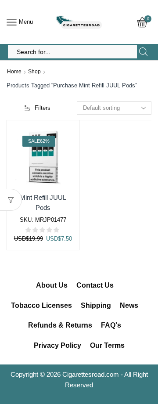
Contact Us (95, 285)
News (129, 305)
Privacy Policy (57, 345)
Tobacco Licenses (41, 305)
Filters (42, 108)
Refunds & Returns (60, 325)
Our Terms (107, 345)
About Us (52, 285)
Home (14, 72)
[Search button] (143, 51)
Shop (34, 72)
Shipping (96, 305)
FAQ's (111, 325)
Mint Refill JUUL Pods (43, 202)
